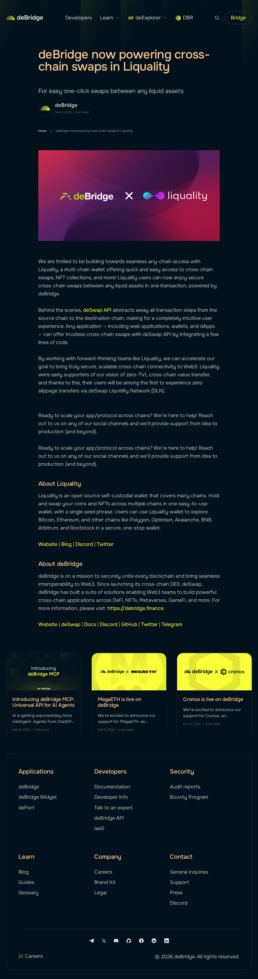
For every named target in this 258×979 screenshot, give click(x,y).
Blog (66, 544)
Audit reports (185, 787)
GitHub (129, 624)
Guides (26, 882)
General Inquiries (189, 872)
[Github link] (128, 940)
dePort (26, 808)
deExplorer (148, 18)
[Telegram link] (91, 940)
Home (42, 131)
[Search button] (217, 18)
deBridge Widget (37, 797)
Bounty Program (189, 797)
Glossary (28, 893)
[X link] (104, 941)
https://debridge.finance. (136, 608)
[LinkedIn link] (166, 940)
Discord (84, 544)
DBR (188, 18)
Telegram (172, 624)
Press (176, 893)
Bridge (238, 18)
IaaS (99, 828)
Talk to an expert (113, 808)
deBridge (66, 105)
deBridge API (109, 818)
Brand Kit (104, 882)
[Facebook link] (141, 940)
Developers (78, 18)
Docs (90, 624)
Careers (103, 872)
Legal (100, 893)
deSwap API (97, 310)
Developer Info (111, 797)
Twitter (105, 544)
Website (47, 544)
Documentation (112, 787)
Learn (106, 18)
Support (179, 882)
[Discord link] (116, 940)
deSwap (70, 624)
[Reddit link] (154, 940)
